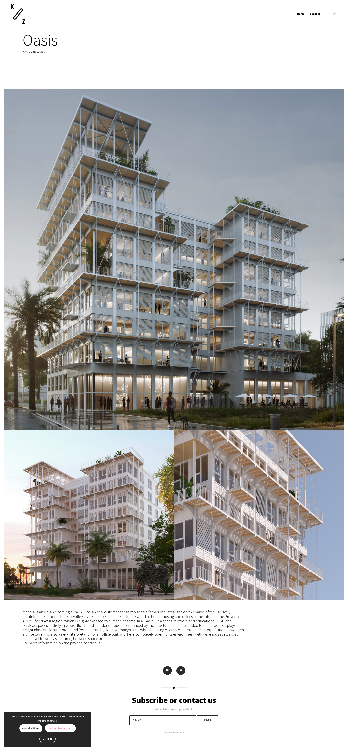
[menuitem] (300, 14)
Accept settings (31, 728)
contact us (91, 643)
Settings (47, 738)
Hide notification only (60, 728)
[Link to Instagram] (334, 14)
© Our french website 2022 (174, 732)
